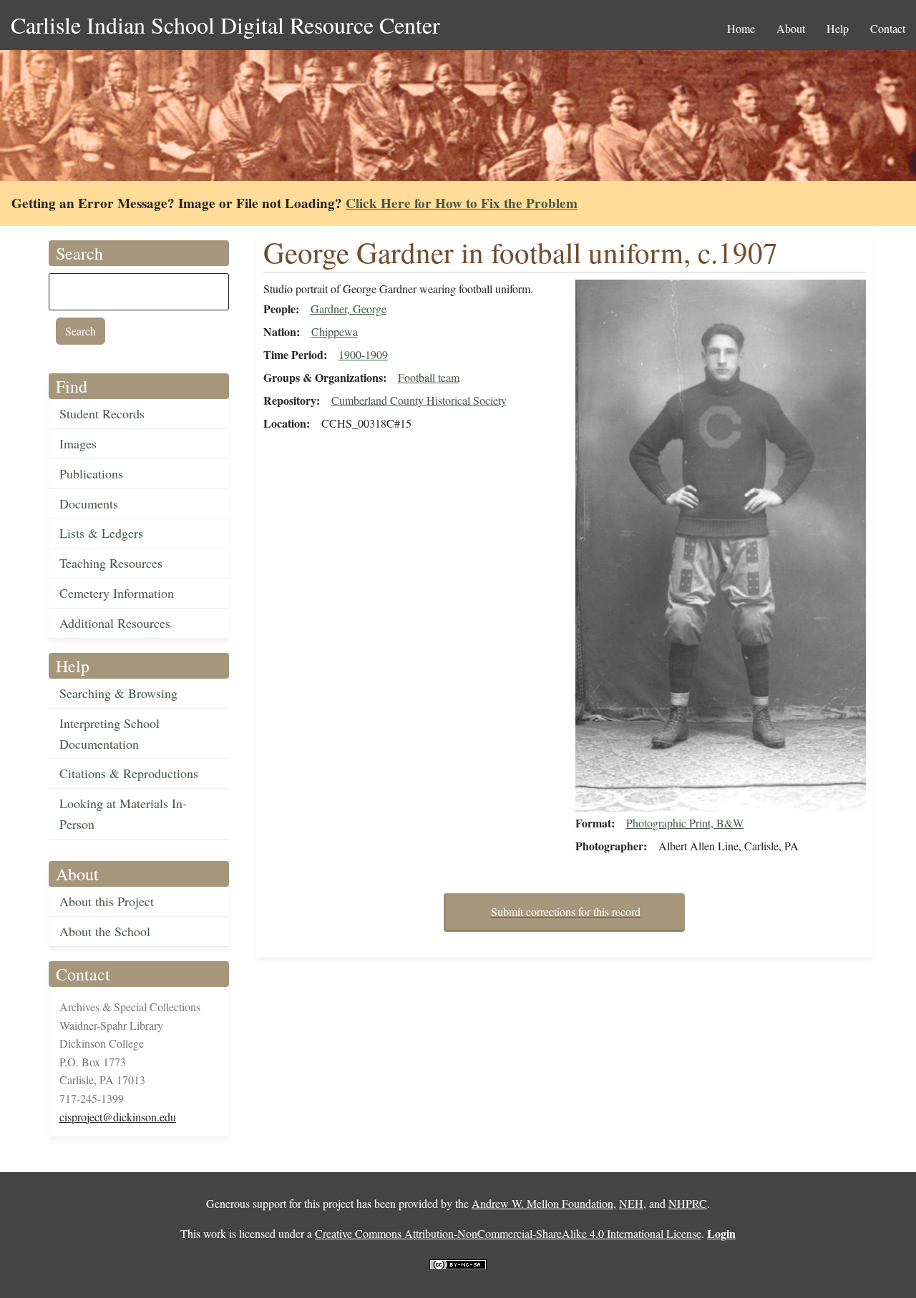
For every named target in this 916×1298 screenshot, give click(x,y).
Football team (428, 377)
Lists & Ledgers (101, 532)
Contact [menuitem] (887, 28)
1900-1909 (363, 354)
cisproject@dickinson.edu (117, 1116)
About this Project (106, 901)
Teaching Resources (110, 562)
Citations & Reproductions (128, 773)
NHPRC (687, 1203)
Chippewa (334, 331)
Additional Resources (114, 622)
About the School (104, 931)
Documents (88, 503)
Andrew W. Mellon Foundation (542, 1203)
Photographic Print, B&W (685, 822)
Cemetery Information (116, 592)
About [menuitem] (790, 28)
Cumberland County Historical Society (419, 400)
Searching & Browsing (118, 693)
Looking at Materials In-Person (123, 813)
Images (78, 443)
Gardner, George (348, 308)
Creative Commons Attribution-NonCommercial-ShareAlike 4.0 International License (508, 1233)
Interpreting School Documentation (109, 733)
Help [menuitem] (838, 28)
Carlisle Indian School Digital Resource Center (225, 24)
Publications (91, 473)
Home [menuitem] (741, 28)
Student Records (102, 413)
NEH (631, 1203)
